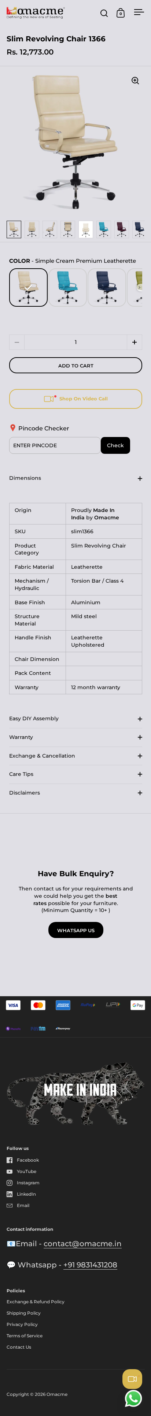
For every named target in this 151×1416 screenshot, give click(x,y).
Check (115, 445)
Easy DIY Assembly (34, 718)
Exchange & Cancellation (42, 755)
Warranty (21, 737)
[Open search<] (104, 13)
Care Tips (21, 774)
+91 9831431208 (90, 1264)
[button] (134, 342)
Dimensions (25, 478)
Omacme (57, 1394)
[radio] (28, 287)
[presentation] (139, 287)
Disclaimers (24, 792)
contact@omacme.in (83, 1243)
